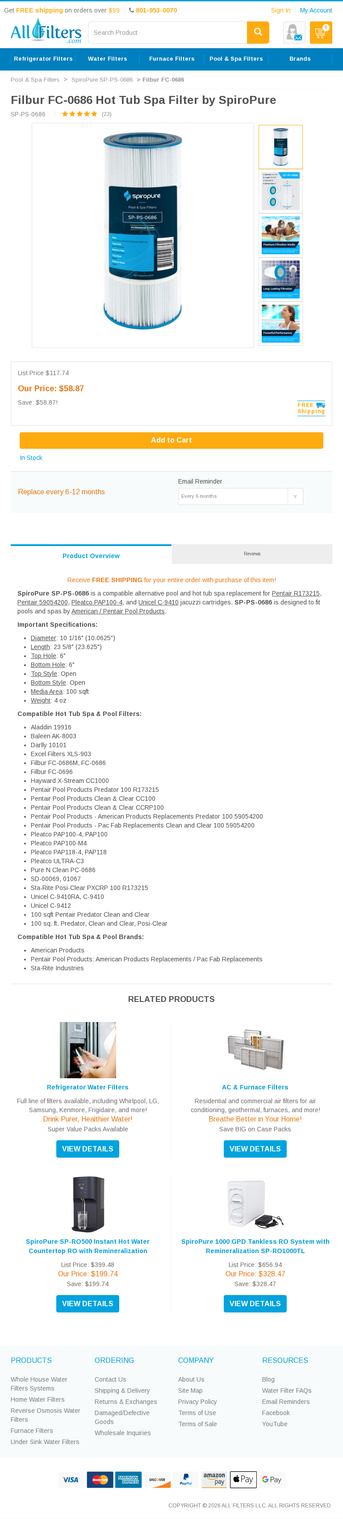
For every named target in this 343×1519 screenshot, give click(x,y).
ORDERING (114, 1360)
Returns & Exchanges (126, 1401)
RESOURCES (285, 1360)
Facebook (276, 1412)
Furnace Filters (32, 1430)
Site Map (190, 1390)
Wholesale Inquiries (123, 1432)
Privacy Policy (197, 1401)
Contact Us (110, 1379)
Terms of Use (197, 1412)
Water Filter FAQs (287, 1390)
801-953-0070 (156, 10)
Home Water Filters (38, 1399)
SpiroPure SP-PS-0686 (102, 79)
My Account (316, 10)
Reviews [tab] (252, 553)
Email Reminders (286, 1401)
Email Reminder (200, 481)
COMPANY (196, 1360)
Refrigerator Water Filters (88, 1087)
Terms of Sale (197, 1424)
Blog (268, 1379)
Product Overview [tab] (91, 555)
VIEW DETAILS (87, 1149)
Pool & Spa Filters (35, 79)
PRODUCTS (31, 1360)
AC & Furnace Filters (255, 1087)
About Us (191, 1379)
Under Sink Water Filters (45, 1441)
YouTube (275, 1424)
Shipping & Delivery (122, 1390)
